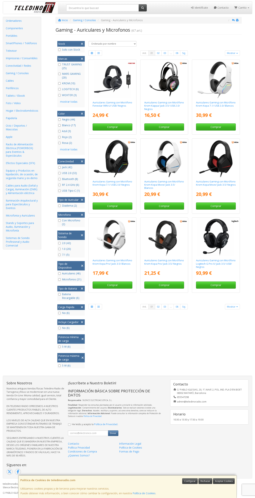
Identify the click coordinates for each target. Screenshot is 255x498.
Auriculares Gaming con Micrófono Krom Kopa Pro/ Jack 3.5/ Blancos (112, 262)
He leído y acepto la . (95, 424)
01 (151, 53)
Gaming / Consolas (17, 73)
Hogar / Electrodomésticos (22, 110)
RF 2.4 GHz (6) (70, 185)
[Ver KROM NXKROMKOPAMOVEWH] (164, 158)
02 (158, 53)
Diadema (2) (69, 205)
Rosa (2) (67, 143)
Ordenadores (14, 20)
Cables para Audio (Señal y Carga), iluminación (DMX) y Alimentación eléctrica (22, 189)
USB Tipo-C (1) (71, 190)
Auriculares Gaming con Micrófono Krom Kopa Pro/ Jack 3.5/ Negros (164, 262)
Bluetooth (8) (70, 179)
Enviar (113, 433)
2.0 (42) (66, 243)
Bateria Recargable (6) (70, 296)
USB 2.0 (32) (69, 173)
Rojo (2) (67, 137)
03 (165, 53)
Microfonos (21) (71, 279)
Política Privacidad (79, 447)
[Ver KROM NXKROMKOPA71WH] (215, 79)
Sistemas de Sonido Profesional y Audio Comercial (18, 241)
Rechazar (205, 481)
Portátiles (11, 35)
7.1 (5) (65, 254)
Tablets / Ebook (15, 95)
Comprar (112, 127)
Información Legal (130, 443)
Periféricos (12, 88)
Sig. (184, 53)
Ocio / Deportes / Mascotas (16, 127)
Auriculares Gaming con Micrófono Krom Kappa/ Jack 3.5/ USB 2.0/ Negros (164, 106)
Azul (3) (66, 131)
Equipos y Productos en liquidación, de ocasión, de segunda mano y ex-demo (22, 174)
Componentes (14, 28)
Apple (9, 137)
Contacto (223, 7)
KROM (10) (68, 83)
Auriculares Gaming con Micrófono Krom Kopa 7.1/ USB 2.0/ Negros (112, 183)
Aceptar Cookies (224, 481)
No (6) (66, 313)
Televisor (11, 50)
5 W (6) (66, 346)
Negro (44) (68, 119)
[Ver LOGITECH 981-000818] (215, 237)
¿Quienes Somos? (79, 455)
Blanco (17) (69, 125)
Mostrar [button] (231, 53)
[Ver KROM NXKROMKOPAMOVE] (215, 158)
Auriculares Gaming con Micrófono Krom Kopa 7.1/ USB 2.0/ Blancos (216, 104)
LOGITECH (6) (70, 89)
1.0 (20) (66, 249)
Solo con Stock (71, 49)
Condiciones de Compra (82, 451)
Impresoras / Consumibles (22, 58)
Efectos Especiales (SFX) (20, 163)
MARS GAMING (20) (71, 75)
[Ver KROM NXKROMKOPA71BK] (112, 158)
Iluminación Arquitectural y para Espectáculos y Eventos (22, 204)
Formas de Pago (129, 451)
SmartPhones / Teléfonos (21, 43)
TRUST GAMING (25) (72, 66)
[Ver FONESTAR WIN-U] (112, 79)
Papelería (11, 118)
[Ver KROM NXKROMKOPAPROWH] (112, 237)
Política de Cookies (144, 493)
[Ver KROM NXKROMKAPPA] (164, 79)
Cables (10, 80)
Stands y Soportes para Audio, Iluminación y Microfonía (20, 226)
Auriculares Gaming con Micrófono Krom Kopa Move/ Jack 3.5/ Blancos (164, 185)
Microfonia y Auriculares (20, 215)
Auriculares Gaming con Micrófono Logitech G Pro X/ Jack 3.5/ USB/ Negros (216, 264)
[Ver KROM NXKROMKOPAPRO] (164, 237)
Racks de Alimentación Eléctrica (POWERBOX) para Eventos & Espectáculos (19, 150)
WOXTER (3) (69, 95)
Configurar (190, 481)
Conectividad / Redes (18, 65)
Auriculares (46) (71, 273)
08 (177, 53)
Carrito (242, 7)
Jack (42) (67, 167)
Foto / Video (13, 103)
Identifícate (201, 7)
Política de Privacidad (92, 416)
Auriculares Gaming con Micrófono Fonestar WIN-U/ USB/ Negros (112, 104)
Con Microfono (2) (71, 222)
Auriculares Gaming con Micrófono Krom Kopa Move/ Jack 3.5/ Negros (216, 183)
